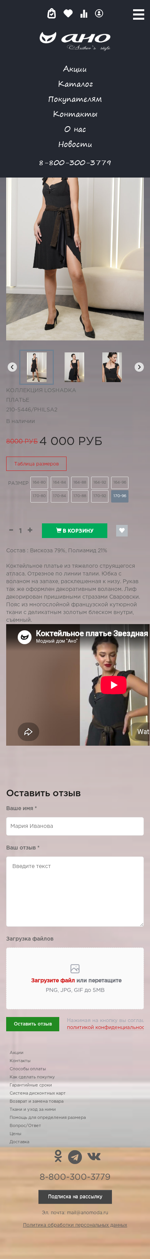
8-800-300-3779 (75, 162)
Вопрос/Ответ (25, 1126)
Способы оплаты (28, 1069)
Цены (15, 1134)
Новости (75, 143)
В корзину (77, 531)
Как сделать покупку (32, 1077)
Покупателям (75, 98)
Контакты (75, 113)
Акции (75, 68)
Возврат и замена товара (36, 1101)
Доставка (19, 1142)
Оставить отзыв (33, 1024)
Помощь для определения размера (48, 1118)
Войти (99, 13)
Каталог (75, 83)
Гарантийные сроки (31, 1085)
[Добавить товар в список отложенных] (122, 530)
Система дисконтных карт (38, 1093)
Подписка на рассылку (75, 1197)
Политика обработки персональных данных (75, 1225)
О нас (75, 128)
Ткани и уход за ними (33, 1110)
